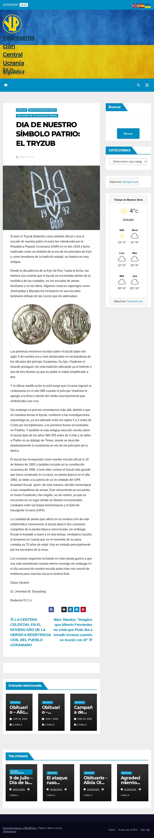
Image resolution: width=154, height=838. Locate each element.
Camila (17, 724)
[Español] (141, 5)
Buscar (115, 107)
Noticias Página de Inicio (42, 110)
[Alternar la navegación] (147, 85)
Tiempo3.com (130, 181)
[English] (135, 5)
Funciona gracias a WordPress (20, 828)
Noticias (21, 110)
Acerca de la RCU (128, 829)
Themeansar (9, 831)
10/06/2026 (130, 789)
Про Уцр (145, 829)
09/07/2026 (19, 789)
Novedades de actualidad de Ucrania (37, 116)
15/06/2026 (56, 789)
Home (112, 829)
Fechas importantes (17, 772)
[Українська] (148, 5)
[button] (138, 85)
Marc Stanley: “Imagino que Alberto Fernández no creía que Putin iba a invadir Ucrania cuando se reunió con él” (73, 630)
